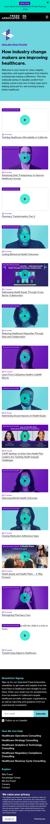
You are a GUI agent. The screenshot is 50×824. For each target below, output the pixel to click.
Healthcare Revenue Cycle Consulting (24, 760)
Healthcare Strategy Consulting (20, 740)
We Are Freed (9, 781)
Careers (6, 784)
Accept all (9, 819)
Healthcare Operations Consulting (21, 735)
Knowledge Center (11, 777)
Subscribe (41, 714)
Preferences (39, 819)
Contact (6, 787)
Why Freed (7, 774)
